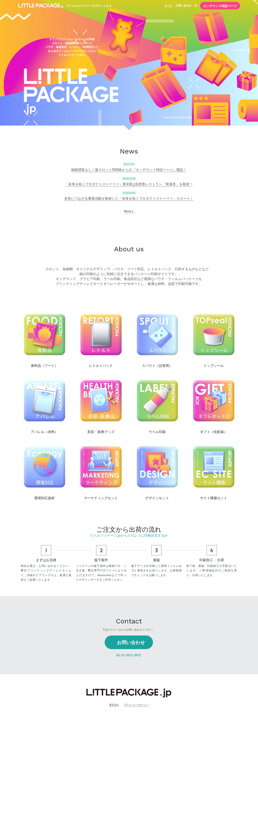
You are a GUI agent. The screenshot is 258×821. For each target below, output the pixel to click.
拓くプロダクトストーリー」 (100, 184)
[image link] (40, 5)
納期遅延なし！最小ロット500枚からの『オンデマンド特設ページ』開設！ (129, 169)
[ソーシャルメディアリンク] (195, 5)
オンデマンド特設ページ (220, 6)
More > (129, 211)
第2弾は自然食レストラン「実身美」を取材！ (158, 184)
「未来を (71, 184)
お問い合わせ (131, 642)
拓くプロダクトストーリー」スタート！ (162, 198)
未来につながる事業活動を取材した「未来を (98, 198)
